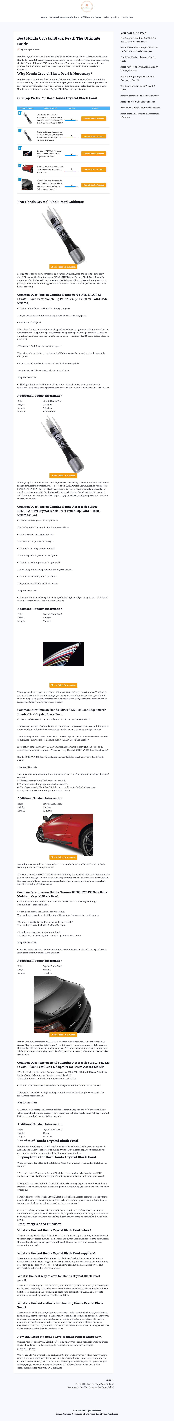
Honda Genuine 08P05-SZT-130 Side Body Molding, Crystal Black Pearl (50, 169)
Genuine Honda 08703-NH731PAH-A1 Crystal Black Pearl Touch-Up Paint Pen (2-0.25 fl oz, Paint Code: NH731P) (50, 118)
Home (44, 17)
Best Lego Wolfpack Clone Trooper (137, 101)
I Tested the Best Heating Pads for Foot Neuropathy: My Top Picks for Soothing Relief (90, 1384)
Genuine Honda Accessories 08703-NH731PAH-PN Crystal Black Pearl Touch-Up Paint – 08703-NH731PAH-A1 (50, 136)
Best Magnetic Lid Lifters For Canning (139, 95)
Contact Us (127, 17)
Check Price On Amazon (93, 119)
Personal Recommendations (64, 17)
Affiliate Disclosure (91, 17)
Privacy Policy (111, 17)
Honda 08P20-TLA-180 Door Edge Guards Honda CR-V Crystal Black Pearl (49, 154)
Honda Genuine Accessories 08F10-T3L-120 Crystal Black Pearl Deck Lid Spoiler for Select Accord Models (49, 184)
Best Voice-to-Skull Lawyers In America (140, 107)
